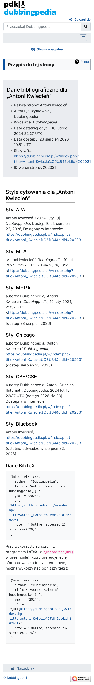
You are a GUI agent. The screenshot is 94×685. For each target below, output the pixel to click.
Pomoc (85, 62)
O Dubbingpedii (15, 678)
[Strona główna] (30, 8)
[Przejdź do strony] (86, 26)
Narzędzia (24, 668)
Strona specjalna (50, 49)
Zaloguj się (83, 19)
